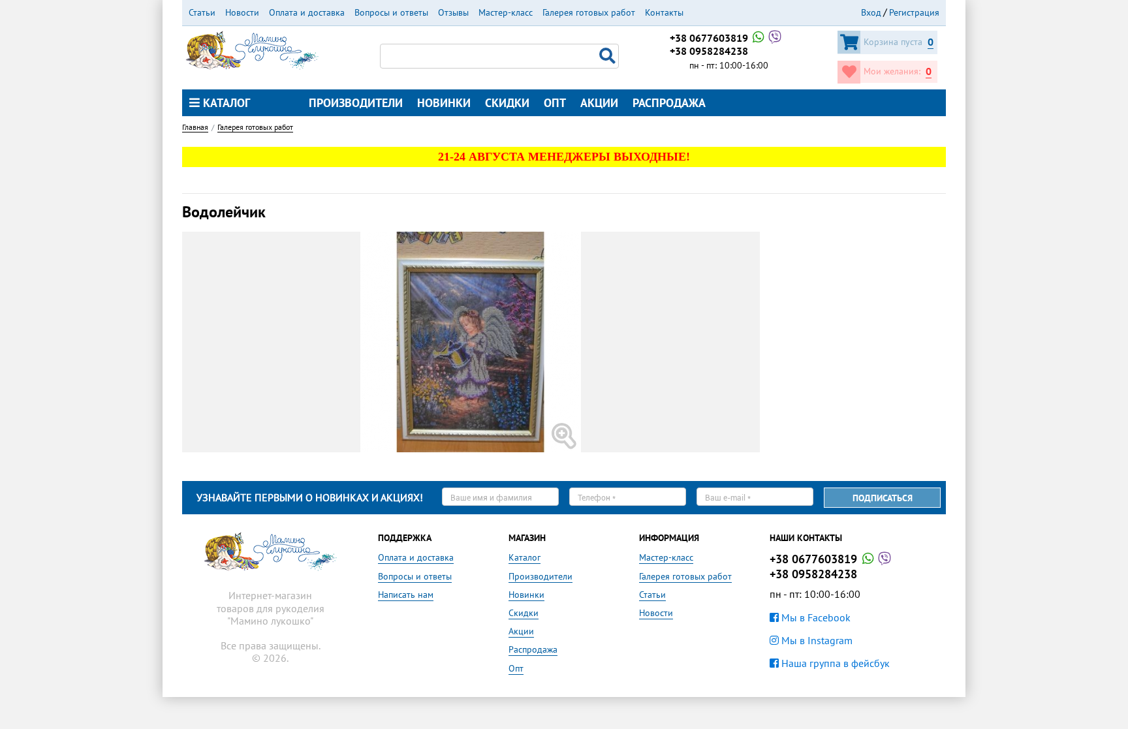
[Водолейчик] (564, 342)
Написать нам (405, 594)
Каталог (225, 102)
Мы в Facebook (815, 617)
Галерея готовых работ (588, 12)
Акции (599, 102)
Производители (356, 102)
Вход (871, 12)
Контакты (664, 12)
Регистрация (914, 12)
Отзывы (453, 12)
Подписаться (883, 498)
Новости (242, 12)
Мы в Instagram (816, 640)
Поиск (609, 56)
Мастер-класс (505, 12)
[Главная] (252, 48)
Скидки (507, 102)
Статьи (202, 12)
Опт (555, 102)
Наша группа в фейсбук (834, 663)
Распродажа (669, 102)
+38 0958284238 (709, 50)
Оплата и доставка (307, 12)
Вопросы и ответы (391, 12)
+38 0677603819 (710, 37)
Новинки (444, 102)
